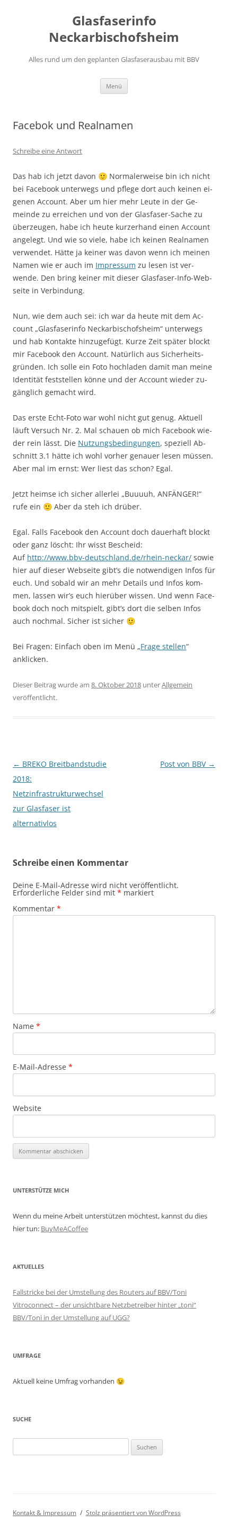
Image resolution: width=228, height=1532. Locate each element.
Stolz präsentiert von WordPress (133, 1512)
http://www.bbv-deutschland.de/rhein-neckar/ (109, 557)
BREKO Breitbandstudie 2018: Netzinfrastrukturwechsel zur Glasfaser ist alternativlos (60, 793)
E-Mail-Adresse (43, 1067)
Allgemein (177, 684)
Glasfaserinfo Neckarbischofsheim (114, 29)
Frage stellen (163, 646)
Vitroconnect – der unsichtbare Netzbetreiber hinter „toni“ (104, 1305)
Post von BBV (187, 764)
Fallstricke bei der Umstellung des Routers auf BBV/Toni (100, 1292)
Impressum (115, 265)
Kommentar (37, 908)
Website (27, 1108)
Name (26, 1026)
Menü (114, 86)
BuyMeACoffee (64, 1228)
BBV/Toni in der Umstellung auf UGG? (71, 1317)
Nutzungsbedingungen (119, 443)
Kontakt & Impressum (44, 1512)
